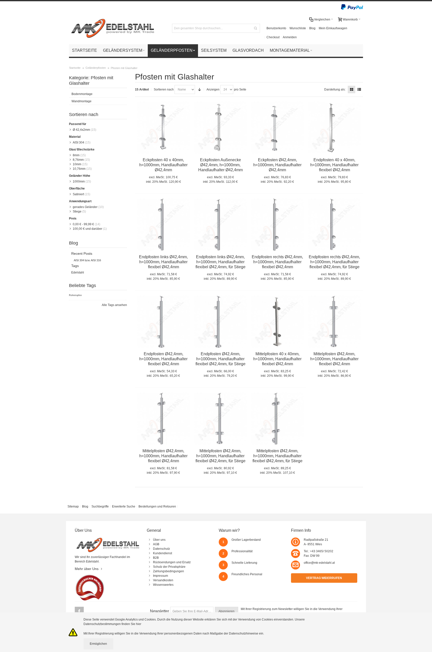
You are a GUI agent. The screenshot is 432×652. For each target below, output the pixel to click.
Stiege (77, 211)
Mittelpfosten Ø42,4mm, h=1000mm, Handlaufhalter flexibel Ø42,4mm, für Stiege (221, 456)
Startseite (74, 67)
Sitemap (73, 506)
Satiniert (78, 194)
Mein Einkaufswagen (333, 28)
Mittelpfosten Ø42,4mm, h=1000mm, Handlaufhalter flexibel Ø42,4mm (334, 359)
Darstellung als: (335, 89)
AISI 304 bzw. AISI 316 (87, 260)
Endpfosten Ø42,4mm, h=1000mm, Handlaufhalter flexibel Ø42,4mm (163, 359)
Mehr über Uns (86, 569)
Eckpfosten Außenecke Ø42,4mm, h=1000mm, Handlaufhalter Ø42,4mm (220, 165)
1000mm (79, 181)
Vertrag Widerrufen (324, 578)
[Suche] (255, 28)
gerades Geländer (85, 207)
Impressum (160, 576)
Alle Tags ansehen (114, 305)
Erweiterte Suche (123, 506)
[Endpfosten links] (220, 224)
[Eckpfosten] (163, 128)
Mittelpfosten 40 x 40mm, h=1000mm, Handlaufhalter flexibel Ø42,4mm (277, 359)
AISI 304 (78, 142)
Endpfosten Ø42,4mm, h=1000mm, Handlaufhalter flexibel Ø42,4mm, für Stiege (221, 359)
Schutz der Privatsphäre (169, 566)
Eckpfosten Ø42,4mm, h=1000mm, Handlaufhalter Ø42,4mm (277, 165)
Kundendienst (162, 553)
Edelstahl (77, 272)
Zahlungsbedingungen (168, 571)
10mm (77, 164)
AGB (156, 544)
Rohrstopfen (75, 295)
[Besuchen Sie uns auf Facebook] (79, 611)
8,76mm (78, 160)
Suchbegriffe (100, 506)
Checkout (273, 37)
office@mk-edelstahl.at (319, 562)
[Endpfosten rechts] (334, 224)
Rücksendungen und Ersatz (172, 562)
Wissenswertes (163, 584)
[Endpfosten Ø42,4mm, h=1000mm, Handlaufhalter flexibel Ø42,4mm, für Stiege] (220, 322)
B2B (156, 558)
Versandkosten (163, 580)
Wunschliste (298, 28)
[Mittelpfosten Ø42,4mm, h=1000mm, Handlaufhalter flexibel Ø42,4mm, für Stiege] (220, 418)
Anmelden (290, 37)
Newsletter (159, 611)
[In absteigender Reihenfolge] (199, 89)
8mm (76, 155)
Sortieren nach (164, 89)
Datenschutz (161, 548)
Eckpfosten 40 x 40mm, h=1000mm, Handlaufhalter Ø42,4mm (163, 165)
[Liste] (359, 89)
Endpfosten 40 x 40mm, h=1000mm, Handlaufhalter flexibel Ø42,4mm (334, 165)
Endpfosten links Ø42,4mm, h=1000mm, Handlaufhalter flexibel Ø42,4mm (163, 262)
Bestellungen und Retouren (157, 506)
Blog (312, 28)
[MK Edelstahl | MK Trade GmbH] (112, 28)
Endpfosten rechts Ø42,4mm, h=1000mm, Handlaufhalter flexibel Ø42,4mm (277, 262)
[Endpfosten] (163, 224)
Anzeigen (213, 89)
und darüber (87, 228)
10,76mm (79, 168)
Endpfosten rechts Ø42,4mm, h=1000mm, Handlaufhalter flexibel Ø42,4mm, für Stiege (334, 262)
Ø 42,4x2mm (81, 130)
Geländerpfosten (96, 67)
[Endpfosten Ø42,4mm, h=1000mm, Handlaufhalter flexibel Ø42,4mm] (163, 322)
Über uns (159, 540)
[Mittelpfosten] (334, 128)
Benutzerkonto (276, 28)
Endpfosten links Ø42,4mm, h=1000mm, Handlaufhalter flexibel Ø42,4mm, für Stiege (221, 262)
